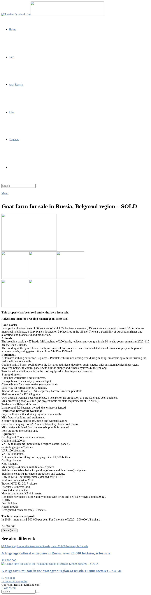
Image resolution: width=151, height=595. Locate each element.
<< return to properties (14, 581)
